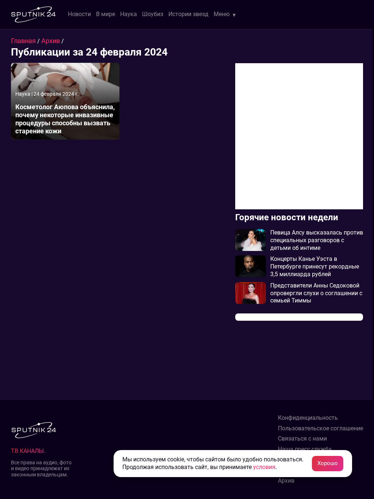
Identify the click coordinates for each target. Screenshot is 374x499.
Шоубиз (152, 14)
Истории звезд (188, 14)
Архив (51, 41)
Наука (128, 14)
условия (264, 467)
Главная (24, 41)
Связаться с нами (302, 438)
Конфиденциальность (308, 418)
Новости (79, 14)
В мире (105, 14)
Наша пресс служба (305, 449)
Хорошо (327, 463)
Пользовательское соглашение (320, 428)
